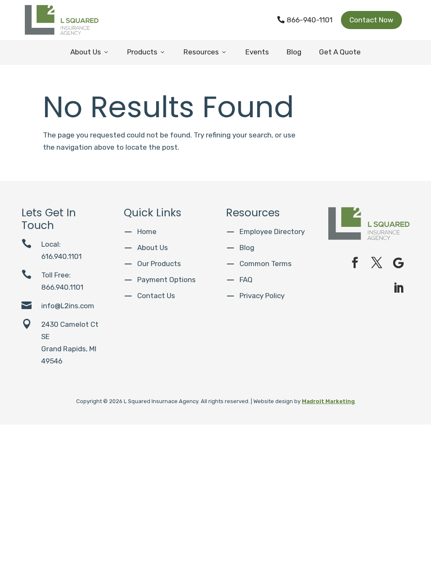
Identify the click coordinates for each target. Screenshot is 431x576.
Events (257, 52)
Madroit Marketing (328, 401)
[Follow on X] (377, 263)
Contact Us (156, 295)
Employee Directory (272, 231)
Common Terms (265, 263)
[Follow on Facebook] (355, 263)
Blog (294, 52)
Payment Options (166, 279)
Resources (205, 52)
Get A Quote (340, 52)
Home (147, 231)
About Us (89, 52)
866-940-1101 (305, 20)
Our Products (159, 263)
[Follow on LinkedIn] (399, 288)
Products (146, 52)
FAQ (246, 279)
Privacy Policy (262, 295)
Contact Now (371, 20)
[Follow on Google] (399, 263)
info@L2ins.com (67, 305)
